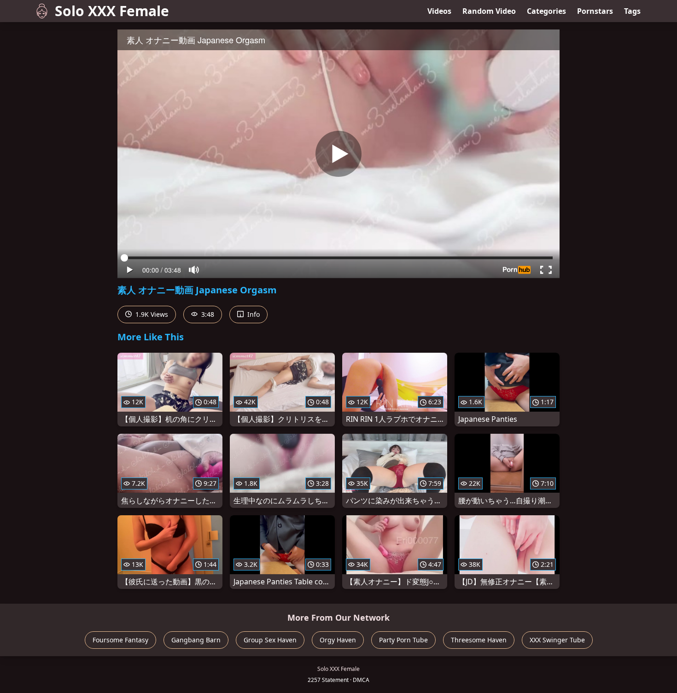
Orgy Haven (338, 639)
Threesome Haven (479, 639)
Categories (546, 11)
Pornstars (595, 11)
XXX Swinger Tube (557, 639)
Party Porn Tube (403, 639)
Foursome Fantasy (120, 639)
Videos (439, 11)
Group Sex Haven (270, 639)
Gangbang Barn (196, 639)
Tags (632, 11)
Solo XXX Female (112, 10)
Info (252, 314)
